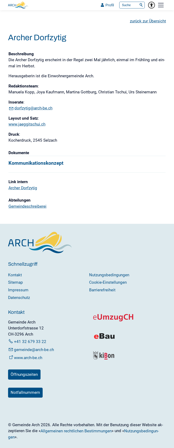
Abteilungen (19, 200)
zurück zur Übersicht (148, 21)
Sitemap (15, 282)
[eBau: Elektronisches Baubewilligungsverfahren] (104, 338)
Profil (109, 5)
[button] (160, 5)
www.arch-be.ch (28, 357)
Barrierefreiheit (102, 290)
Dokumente (18, 152)
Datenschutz (19, 297)
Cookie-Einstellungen (108, 282)
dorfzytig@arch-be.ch (33, 108)
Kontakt (15, 274)
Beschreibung (21, 53)
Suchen (141, 5)
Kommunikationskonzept (35, 163)
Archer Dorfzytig (22, 187)
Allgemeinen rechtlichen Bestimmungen (76, 431)
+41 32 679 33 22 (30, 341)
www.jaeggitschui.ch (26, 124)
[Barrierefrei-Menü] (151, 5)
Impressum (18, 290)
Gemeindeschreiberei (27, 206)
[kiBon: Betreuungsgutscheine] (104, 358)
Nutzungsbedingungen (109, 274)
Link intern (18, 181)
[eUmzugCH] (113, 320)
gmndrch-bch (34, 349)
